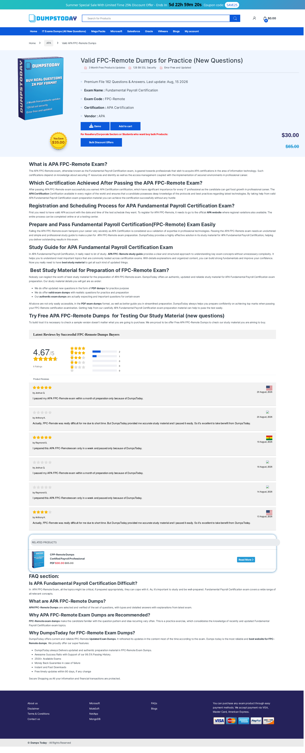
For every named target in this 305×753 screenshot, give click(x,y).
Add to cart (125, 126)
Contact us (34, 718)
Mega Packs (98, 31)
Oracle (149, 31)
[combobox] (156, 18)
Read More (245, 559)
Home (33, 31)
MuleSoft (94, 708)
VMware (163, 31)
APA (48, 42)
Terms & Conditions (38, 713)
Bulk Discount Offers (101, 142)
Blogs (176, 31)
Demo (97, 126)
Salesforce (133, 31)
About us (33, 703)
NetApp (93, 713)
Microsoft (116, 31)
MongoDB (94, 718)
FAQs (154, 703)
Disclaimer (33, 708)
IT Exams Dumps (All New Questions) (64, 31)
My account (192, 31)
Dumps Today (39, 742)
